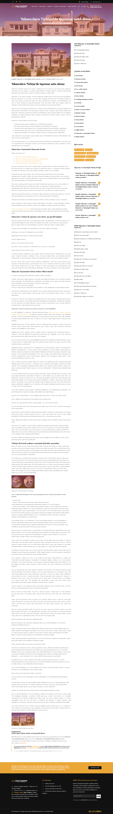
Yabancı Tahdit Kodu (81, 63)
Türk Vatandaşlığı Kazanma (82, 50)
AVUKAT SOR (84, 800)
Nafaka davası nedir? (50, 783)
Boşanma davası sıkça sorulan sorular (53, 788)
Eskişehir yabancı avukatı (82, 249)
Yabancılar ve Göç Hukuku (82, 289)
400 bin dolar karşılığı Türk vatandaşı (21, 209)
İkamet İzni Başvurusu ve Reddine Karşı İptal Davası (88, 239)
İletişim (83, 6)
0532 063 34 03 (96, 1)
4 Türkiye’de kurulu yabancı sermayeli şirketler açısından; (29, 163)
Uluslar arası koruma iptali (82, 235)
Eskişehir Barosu (36, 746)
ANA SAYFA (34, 6)
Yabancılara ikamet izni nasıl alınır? (84, 266)
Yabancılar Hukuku (80, 252)
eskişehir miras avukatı (79, 160)
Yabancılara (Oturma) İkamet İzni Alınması (86, 286)
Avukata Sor (95, 767)
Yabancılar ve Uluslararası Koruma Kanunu (86, 259)
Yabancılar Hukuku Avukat (82, 57)
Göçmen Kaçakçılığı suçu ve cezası (53, 786)
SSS (79, 6)
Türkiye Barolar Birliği (32, 748)
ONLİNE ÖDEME (84, 1)
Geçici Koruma (79, 256)
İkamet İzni (78, 242)
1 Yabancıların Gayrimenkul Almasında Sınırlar (26, 157)
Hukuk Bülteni (72, 6)
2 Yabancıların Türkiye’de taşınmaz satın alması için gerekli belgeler (31, 159)
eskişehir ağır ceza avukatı (92, 153)
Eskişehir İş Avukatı (89, 160)
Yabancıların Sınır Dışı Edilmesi (83, 276)
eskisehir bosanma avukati (80, 153)
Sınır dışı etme (79, 273)
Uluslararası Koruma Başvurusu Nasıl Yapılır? (87, 232)
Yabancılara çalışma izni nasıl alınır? (85, 296)
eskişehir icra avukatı (91, 156)
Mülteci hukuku (79, 279)
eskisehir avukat (89, 149)
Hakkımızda (42, 6)
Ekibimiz (49, 6)
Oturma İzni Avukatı (80, 245)
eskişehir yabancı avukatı (80, 156)
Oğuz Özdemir (28, 792)
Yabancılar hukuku (80, 60)
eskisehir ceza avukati (79, 149)
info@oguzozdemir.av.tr (31, 790)
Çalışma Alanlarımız (60, 6)
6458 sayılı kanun (80, 53)
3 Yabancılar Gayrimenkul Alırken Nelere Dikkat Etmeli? (28, 161)
